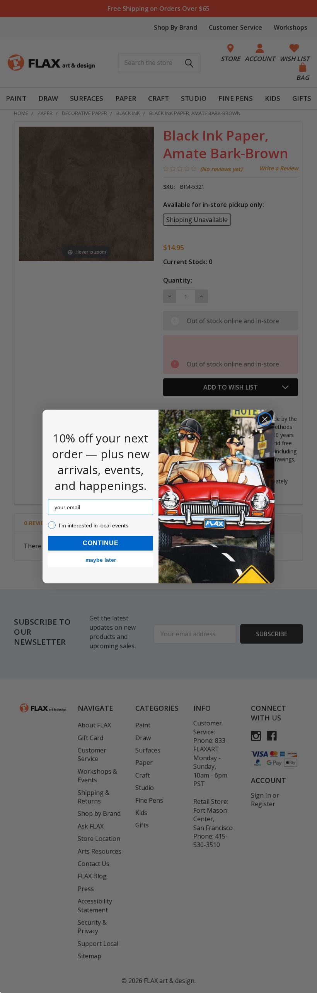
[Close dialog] (265, 419)
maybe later (100, 560)
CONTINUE (101, 543)
